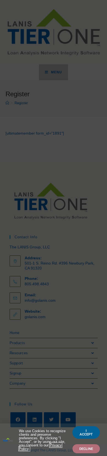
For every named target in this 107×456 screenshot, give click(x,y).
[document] (53, 228)
